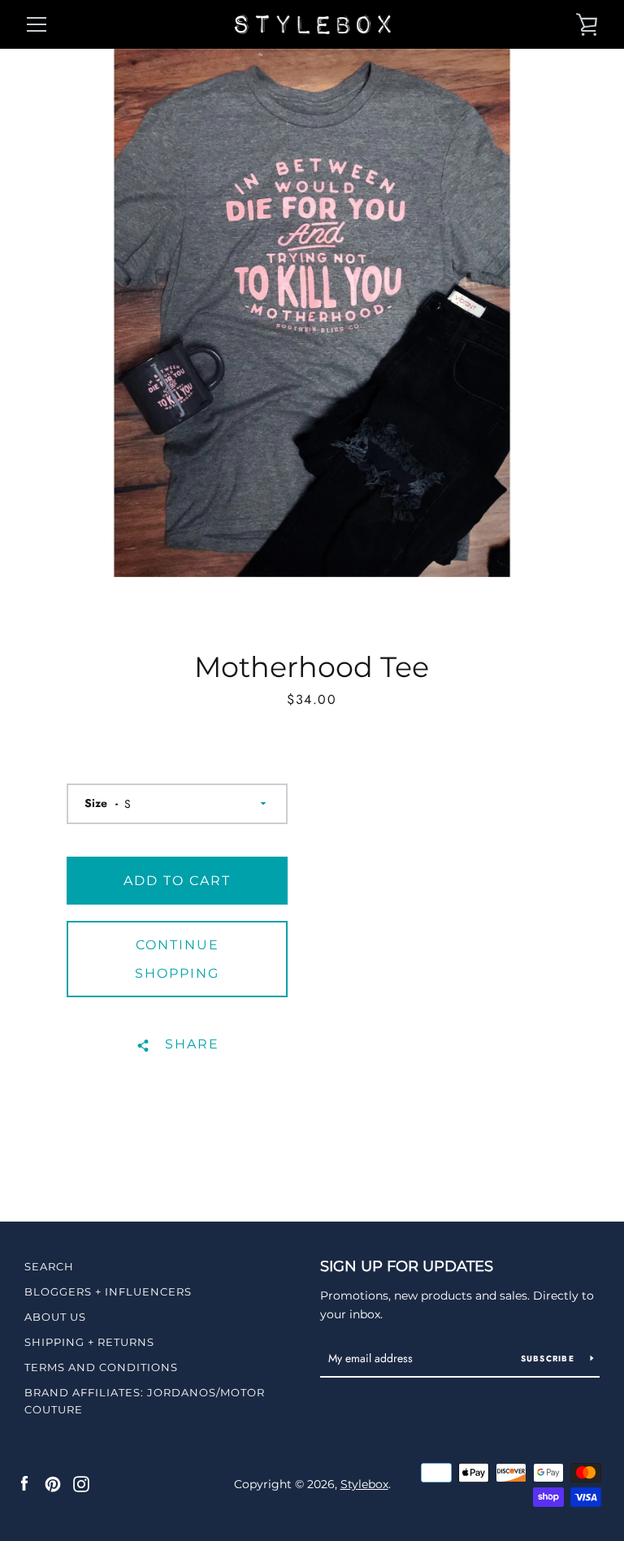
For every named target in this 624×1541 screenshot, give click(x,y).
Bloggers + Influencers (108, 1291)
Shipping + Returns (89, 1341)
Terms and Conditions (101, 1367)
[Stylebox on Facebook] (24, 1483)
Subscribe (549, 1358)
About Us (55, 1316)
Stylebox (364, 1484)
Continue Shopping (177, 959)
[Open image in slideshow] (312, 313)
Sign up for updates (406, 1266)
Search (49, 1266)
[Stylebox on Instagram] (81, 1483)
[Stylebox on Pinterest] (53, 1483)
